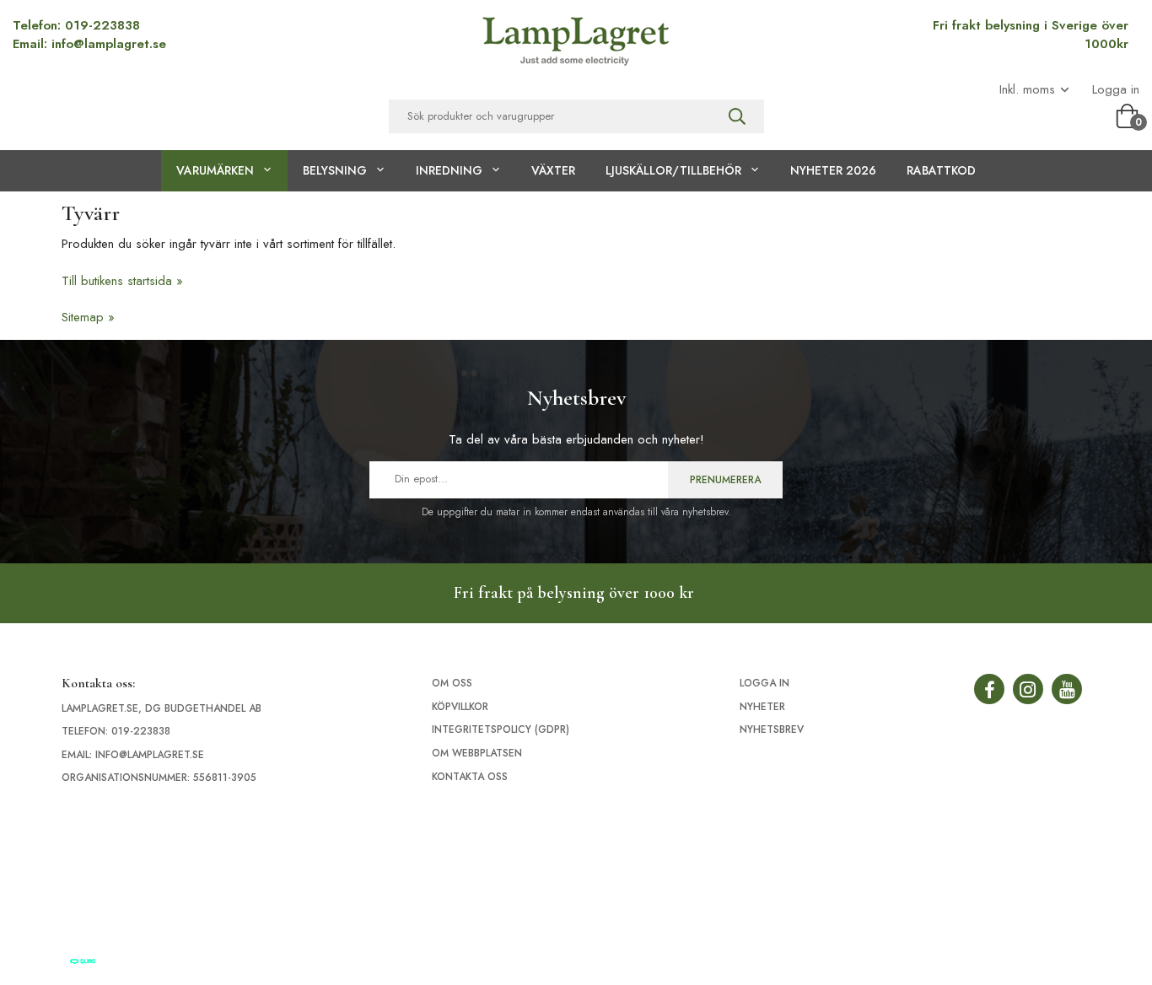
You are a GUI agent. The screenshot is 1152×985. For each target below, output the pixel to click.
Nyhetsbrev (772, 729)
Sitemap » (88, 317)
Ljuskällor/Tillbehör (673, 170)
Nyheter (762, 706)
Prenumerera (725, 479)
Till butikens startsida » (122, 281)
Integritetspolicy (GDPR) (500, 729)
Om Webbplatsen (477, 753)
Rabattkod (941, 170)
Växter (553, 170)
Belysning (335, 170)
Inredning (449, 170)
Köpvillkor (460, 706)
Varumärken (215, 170)
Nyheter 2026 (833, 170)
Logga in (1115, 90)
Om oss (452, 683)
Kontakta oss (470, 776)
